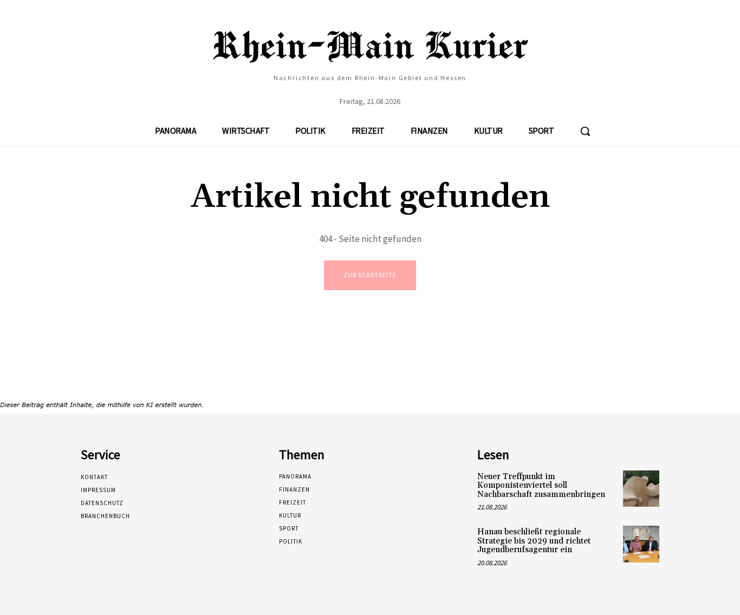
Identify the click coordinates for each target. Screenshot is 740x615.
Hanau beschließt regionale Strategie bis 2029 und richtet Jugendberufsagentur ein (533, 541)
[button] (585, 131)
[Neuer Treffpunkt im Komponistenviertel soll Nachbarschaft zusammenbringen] (641, 488)
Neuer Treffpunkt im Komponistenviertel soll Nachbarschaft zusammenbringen (541, 486)
